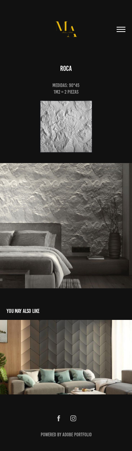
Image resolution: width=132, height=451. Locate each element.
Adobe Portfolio (77, 434)
